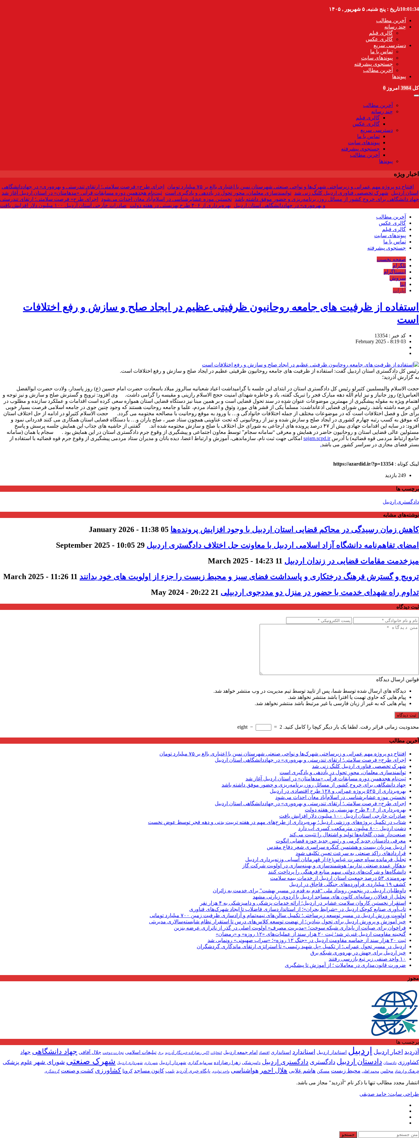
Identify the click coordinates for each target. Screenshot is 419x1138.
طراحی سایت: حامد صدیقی (389, 1094)
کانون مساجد (149, 1071)
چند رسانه (395, 26)
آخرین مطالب (391, 20)
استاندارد (303, 1051)
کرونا (127, 1071)
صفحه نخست (391, 259)
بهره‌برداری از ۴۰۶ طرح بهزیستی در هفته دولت (180, 205)
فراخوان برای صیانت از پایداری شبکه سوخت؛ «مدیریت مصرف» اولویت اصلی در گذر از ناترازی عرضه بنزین (290, 928)
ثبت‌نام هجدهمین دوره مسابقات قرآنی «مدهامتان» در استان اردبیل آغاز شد (82, 193)
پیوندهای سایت (377, 58)
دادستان (389, 1062)
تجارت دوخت (113, 1053)
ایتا (403, 284)
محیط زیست (345, 1071)
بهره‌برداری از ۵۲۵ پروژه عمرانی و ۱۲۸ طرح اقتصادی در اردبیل (338, 791)
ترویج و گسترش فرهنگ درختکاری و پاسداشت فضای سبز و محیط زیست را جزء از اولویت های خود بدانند (249, 576)
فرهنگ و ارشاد (407, 1071)
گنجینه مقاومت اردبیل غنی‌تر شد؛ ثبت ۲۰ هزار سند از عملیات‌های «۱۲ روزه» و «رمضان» (311, 934)
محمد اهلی (370, 1071)
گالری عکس (379, 39)
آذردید (411, 1051)
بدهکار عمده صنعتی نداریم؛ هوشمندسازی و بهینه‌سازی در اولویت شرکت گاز (324, 865)
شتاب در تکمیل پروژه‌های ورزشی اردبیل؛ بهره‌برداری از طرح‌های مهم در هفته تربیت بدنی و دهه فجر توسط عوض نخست (277, 822)
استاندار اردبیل (332, 1052)
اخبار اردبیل (388, 1051)
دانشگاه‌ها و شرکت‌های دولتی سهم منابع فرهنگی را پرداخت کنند (337, 872)
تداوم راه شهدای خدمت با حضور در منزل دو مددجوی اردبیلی (320, 592)
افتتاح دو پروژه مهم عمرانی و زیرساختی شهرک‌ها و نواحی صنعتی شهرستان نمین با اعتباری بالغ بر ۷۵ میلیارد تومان (290, 186)
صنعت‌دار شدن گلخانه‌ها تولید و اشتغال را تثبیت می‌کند (347, 834)
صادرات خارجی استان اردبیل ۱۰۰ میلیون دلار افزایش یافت (63, 205)
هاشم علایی (302, 1071)
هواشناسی (245, 1070)
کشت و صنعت (77, 1071)
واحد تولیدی (220, 1071)
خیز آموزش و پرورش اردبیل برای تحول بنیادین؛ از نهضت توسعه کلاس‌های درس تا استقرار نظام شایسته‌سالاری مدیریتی (277, 921)
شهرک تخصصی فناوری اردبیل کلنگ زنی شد (341, 193)
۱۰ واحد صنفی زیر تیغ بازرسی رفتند (367, 959)
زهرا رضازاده (227, 1062)
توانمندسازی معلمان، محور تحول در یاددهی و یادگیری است (228, 193)
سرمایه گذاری (200, 1062)
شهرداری (151, 1063)
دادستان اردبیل (359, 1062)
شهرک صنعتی (91, 1061)
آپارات (399, 290)
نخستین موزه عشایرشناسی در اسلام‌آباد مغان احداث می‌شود (166, 199)
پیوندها (399, 76)
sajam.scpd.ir (316, 438)
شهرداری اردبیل (130, 1063)
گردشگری (52, 1071)
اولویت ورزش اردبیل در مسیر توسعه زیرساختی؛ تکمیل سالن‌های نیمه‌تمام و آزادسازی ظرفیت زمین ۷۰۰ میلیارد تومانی (278, 915)
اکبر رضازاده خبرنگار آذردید (187, 1053)
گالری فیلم (381, 33)
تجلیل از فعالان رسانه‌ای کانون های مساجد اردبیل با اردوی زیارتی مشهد (329, 896)
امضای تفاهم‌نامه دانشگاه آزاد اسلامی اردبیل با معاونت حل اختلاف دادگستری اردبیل (283, 545)
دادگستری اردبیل (401, 502)
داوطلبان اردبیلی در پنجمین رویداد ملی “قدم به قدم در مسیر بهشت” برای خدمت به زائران (309, 890)
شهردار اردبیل (172, 1062)
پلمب (170, 1071)
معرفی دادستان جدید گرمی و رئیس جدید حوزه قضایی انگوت (341, 841)
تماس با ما (381, 51)
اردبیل (360, 1050)
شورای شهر (49, 1061)
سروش (398, 278)
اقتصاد (264, 1053)
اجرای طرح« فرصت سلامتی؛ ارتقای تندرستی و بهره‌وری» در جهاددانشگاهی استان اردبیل (310, 760)
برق (161, 1053)
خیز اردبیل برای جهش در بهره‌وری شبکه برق (358, 952)
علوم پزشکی (17, 1062)
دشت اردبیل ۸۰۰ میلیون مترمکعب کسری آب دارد (352, 828)
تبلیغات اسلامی (140, 1052)
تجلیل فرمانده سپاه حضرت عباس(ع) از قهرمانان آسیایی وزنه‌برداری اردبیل (325, 859)
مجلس (386, 1071)
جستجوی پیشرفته (373, 64)
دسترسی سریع (389, 45)
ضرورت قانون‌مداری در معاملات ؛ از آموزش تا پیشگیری (345, 965)
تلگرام (399, 265)
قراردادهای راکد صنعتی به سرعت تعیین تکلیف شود (351, 853)
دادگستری (322, 1061)
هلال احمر (273, 1070)
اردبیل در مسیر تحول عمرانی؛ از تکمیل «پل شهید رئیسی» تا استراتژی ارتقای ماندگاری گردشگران (301, 946)
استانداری (281, 1052)
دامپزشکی (251, 1062)
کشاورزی (108, 1070)
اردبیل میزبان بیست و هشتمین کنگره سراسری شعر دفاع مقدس (336, 847)
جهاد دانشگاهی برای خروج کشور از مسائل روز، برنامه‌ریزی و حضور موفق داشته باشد (327, 199)
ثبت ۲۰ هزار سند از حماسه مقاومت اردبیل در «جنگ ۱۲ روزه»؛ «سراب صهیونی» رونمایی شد (307, 940)
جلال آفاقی (90, 1052)
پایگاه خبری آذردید (193, 1071)
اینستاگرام (395, 272)
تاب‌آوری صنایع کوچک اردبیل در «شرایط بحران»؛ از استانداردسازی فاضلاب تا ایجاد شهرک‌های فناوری (297, 909)
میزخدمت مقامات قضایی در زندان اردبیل (351, 561)
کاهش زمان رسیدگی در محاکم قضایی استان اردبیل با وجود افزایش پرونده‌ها (295, 529)
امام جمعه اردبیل (240, 1052)
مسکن (323, 1071)
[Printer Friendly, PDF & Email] (11, 457)
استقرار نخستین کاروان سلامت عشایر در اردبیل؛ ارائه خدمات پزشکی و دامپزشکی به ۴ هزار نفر (303, 903)
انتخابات (216, 1053)
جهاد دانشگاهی (54, 1051)
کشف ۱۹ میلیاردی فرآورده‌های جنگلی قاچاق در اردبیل (347, 884)
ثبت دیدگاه (406, 715)
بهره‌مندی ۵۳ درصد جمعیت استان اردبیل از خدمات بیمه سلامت (338, 878)
